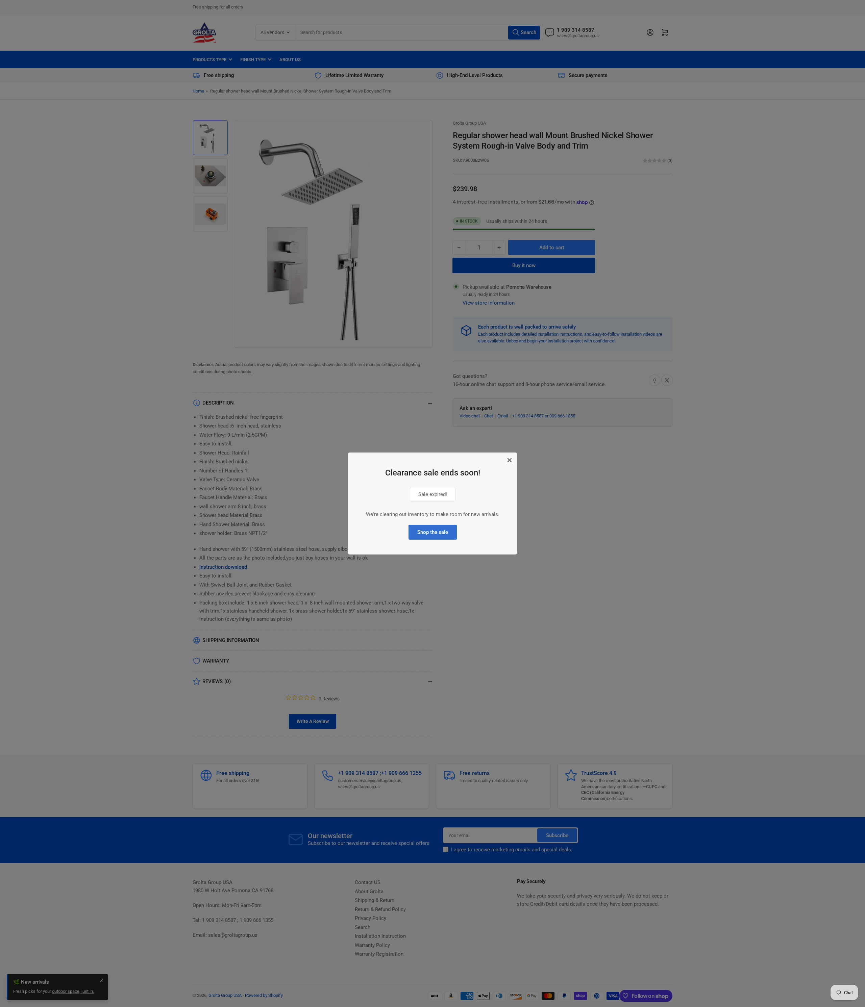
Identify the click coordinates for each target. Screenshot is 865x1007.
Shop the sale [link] (432, 532)
